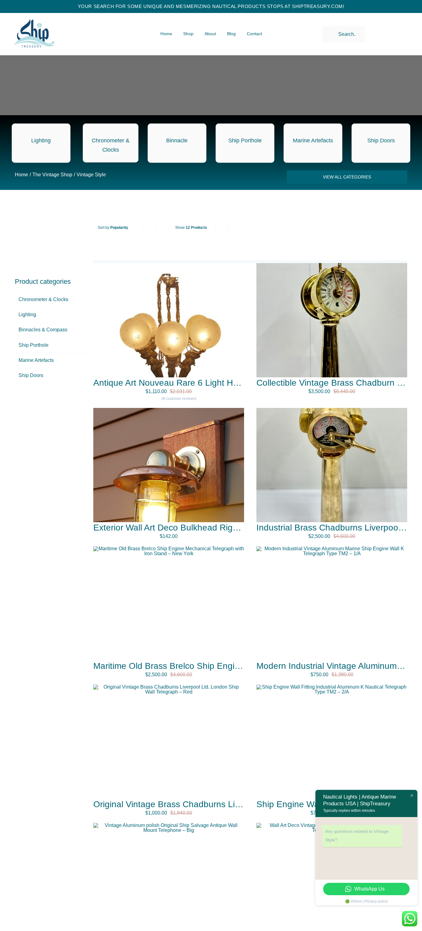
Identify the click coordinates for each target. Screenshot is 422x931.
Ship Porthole (34, 345)
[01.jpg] (168, 410)
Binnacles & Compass (43, 329)
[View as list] (248, 228)
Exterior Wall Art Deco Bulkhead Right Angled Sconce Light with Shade (231, 527)
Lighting (27, 314)
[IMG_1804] (331, 410)
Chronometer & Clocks (43, 299)
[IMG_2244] (168, 687)
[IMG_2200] (331, 548)
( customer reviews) (179, 398)
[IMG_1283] (331, 265)
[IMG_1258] (168, 548)
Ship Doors (31, 375)
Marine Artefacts (36, 360)
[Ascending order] (163, 227)
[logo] (34, 14)
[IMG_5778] (168, 825)
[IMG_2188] (331, 687)
